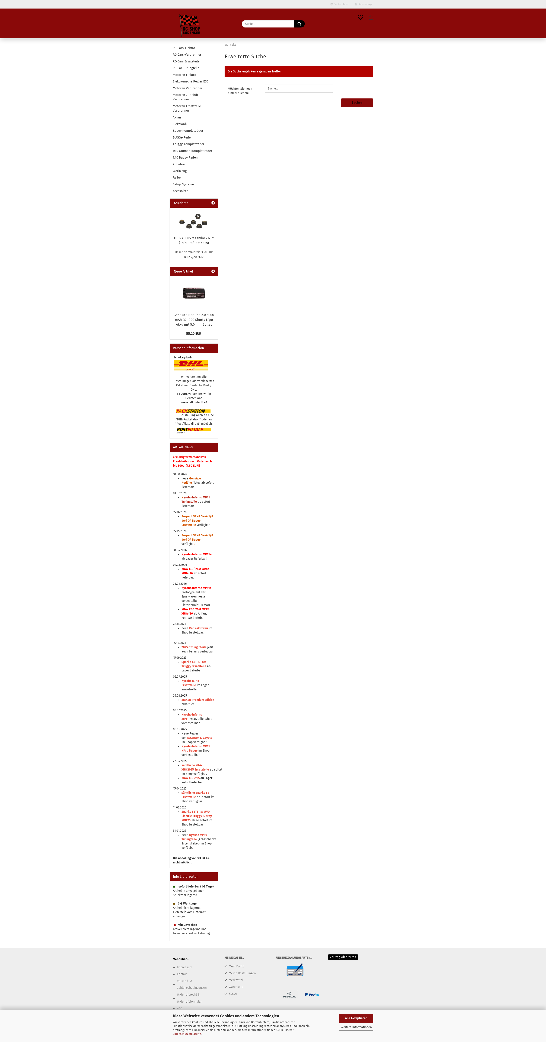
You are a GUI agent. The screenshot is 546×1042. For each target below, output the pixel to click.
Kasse (233, 994)
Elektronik (180, 124)
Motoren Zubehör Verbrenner (185, 97)
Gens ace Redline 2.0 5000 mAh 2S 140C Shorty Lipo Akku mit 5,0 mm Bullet (194, 320)
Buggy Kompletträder (188, 131)
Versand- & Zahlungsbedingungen (192, 984)
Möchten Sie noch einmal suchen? (240, 91)
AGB (179, 1008)
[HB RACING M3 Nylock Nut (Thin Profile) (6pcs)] (194, 220)
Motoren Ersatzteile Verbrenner (187, 108)
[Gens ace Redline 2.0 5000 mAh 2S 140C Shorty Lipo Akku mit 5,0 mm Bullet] (194, 293)
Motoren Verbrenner (187, 88)
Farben (178, 177)
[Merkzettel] (360, 17)
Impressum (184, 967)
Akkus (177, 117)
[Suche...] (299, 23)
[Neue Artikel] (213, 271)
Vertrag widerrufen (343, 956)
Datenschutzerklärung (187, 1033)
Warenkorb (236, 987)
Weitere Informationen (356, 1027)
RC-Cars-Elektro (184, 48)
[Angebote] (213, 203)
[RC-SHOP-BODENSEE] (190, 27)
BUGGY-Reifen (183, 137)
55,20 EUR (193, 334)
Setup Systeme (183, 184)
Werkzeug (180, 171)
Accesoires (180, 191)
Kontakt (182, 974)
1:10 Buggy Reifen (185, 157)
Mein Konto (236, 966)
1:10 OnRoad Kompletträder (192, 151)
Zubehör (179, 164)
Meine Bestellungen (242, 973)
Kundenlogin (365, 4)
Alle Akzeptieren (356, 1018)
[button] (371, 17)
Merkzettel (236, 980)
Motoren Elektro (184, 75)
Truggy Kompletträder (188, 144)
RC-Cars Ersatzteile (186, 61)
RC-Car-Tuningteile (186, 68)
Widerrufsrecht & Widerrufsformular (189, 998)
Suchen (357, 102)
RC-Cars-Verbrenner (187, 54)
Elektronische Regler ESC (190, 81)
